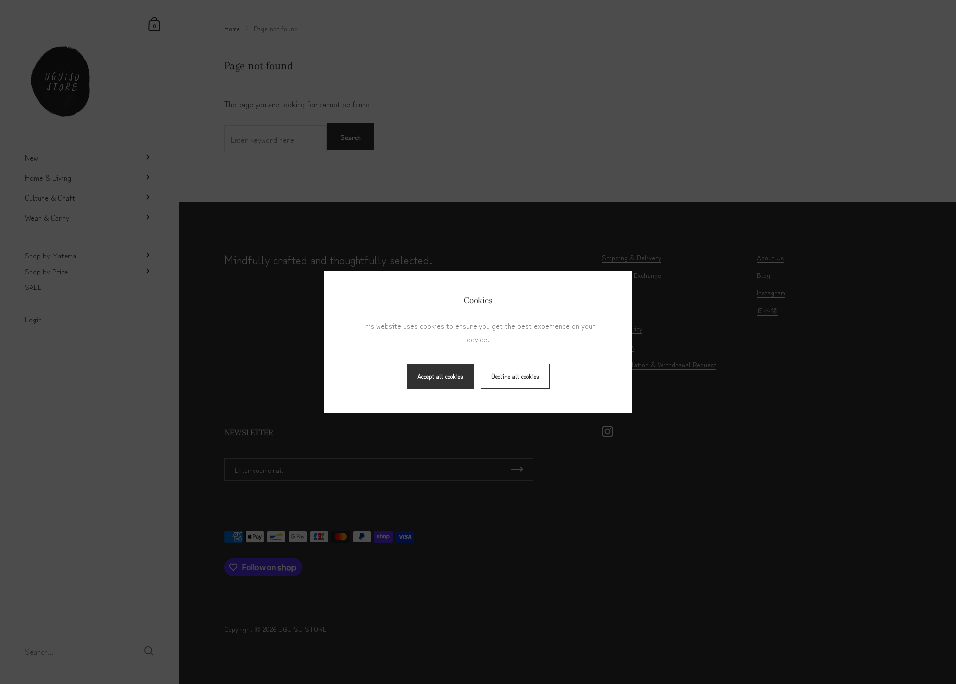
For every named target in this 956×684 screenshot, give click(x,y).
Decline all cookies (515, 376)
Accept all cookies (440, 376)
